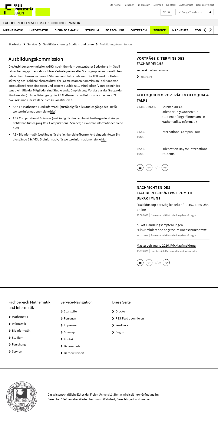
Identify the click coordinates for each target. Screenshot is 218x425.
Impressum (144, 5)
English (120, 332)
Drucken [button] (121, 311)
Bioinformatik (66, 30)
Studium (92, 30)
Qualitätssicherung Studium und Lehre (68, 44)
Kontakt (170, 5)
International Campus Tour (181, 132)
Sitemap (158, 5)
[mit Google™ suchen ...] (210, 12)
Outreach (139, 30)
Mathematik (13, 30)
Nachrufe (180, 30)
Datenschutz (186, 5)
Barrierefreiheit (205, 5)
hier (52, 111)
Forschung (114, 30)
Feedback (122, 325)
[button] (166, 12)
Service (159, 30)
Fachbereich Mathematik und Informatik (41, 22)
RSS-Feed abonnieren (130, 318)
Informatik (38, 30)
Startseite (115, 5)
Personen (129, 5)
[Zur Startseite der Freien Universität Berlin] (28, 9)
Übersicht (146, 77)
